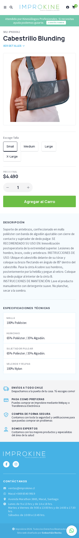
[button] (5, 7)
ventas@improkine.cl (21, 488)
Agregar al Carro (39, 201)
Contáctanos (56, 22)
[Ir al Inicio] (39, 7)
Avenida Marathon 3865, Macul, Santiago (33, 499)
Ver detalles (12, 45)
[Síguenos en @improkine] (6, 464)
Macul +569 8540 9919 (21, 493)
